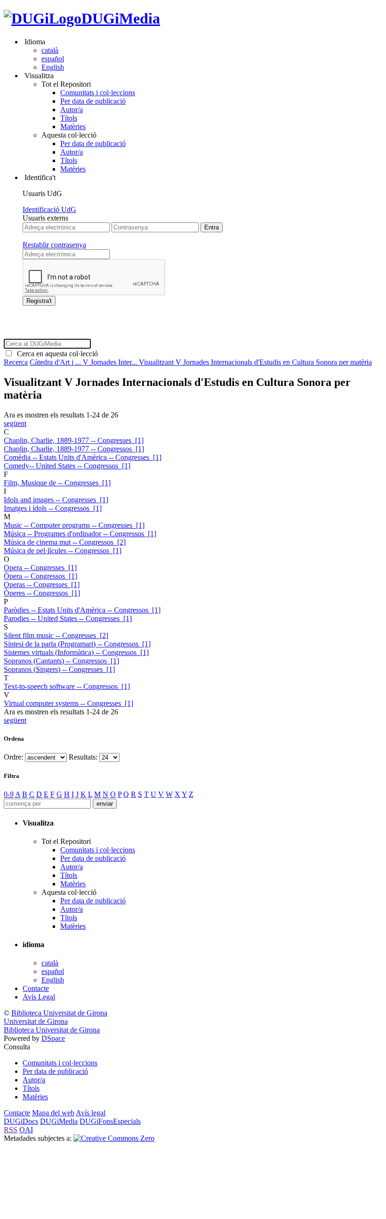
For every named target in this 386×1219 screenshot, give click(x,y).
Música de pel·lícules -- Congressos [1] (62, 551)
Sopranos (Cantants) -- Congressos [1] (61, 661)
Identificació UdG (49, 209)
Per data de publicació (93, 101)
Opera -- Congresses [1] (40, 568)
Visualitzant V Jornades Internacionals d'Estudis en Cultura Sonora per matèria (255, 362)
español (52, 59)
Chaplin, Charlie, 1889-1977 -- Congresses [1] (74, 440)
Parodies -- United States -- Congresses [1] (68, 618)
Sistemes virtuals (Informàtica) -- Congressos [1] (76, 652)
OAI (26, 1130)
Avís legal (90, 1113)
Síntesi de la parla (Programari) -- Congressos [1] (77, 644)
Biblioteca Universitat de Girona (59, 1013)
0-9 (9, 794)
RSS (10, 1130)
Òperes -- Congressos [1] (42, 593)
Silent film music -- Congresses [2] (56, 635)
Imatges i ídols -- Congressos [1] (53, 508)
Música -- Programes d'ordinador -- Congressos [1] (80, 534)
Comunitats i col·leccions (97, 93)
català (49, 50)
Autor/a (71, 110)
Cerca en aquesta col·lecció (55, 354)
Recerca (16, 362)
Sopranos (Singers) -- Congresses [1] (59, 669)
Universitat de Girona (36, 1021)
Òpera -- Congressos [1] (40, 576)
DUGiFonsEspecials (110, 1121)
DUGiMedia (120, 18)
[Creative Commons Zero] (113, 1138)
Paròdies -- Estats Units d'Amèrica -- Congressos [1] (82, 610)
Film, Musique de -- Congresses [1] (57, 483)
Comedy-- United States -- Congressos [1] (67, 466)
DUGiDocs (21, 1121)
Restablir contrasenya (54, 245)
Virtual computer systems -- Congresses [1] (68, 703)
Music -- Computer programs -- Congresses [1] (74, 525)
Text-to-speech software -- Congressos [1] (67, 686)
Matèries (73, 127)
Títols (68, 118)
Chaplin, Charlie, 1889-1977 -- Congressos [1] (74, 449)
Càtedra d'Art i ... (56, 362)
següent (15, 423)
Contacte (36, 988)
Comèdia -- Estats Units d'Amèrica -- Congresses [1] (82, 457)
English (52, 67)
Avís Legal (39, 997)
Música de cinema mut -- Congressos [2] (65, 542)
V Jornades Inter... (111, 362)
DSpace (53, 1038)
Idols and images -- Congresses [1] (56, 500)
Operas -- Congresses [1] (42, 585)
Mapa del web (53, 1113)
